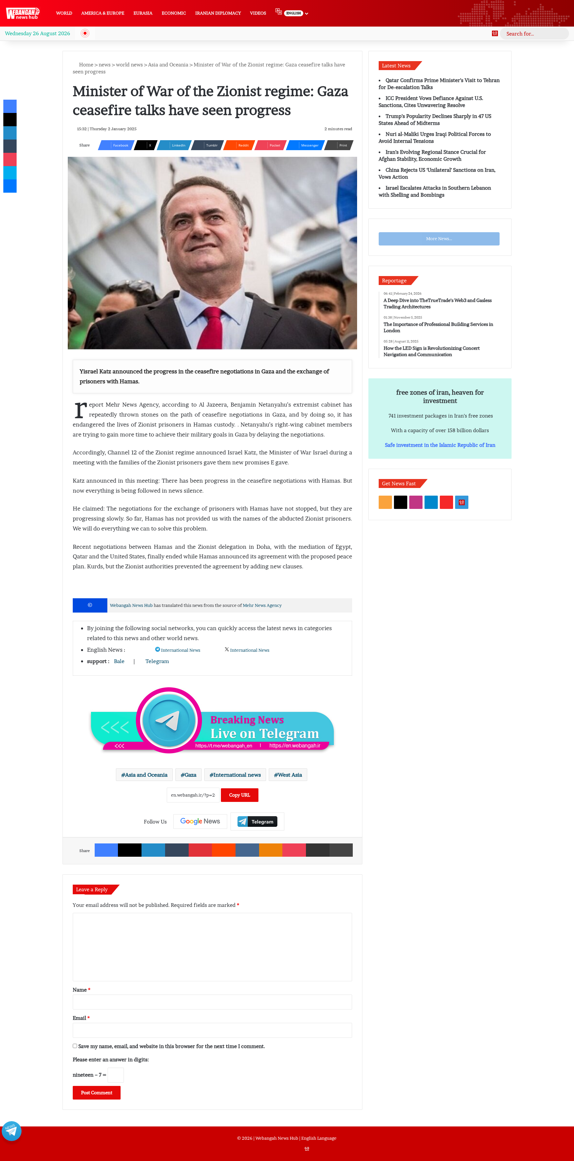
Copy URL (239, 795)
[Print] (341, 850)
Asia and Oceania (168, 64)
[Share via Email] (318, 850)
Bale (119, 661)
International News (180, 650)
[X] (130, 850)
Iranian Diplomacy (218, 13)
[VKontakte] (247, 850)
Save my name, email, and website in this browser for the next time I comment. (171, 1046)
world (64, 13)
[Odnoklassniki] (271, 850)
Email (81, 1018)
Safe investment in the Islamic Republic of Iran (440, 444)
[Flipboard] (257, 821)
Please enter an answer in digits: (111, 1059)
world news (129, 64)
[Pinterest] (200, 850)
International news (237, 774)
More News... (439, 239)
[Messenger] (10, 186)
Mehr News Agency (262, 605)
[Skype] (10, 172)
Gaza (190, 774)
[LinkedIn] (153, 850)
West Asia (290, 774)
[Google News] (495, 33)
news (105, 64)
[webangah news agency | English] (23, 13)
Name (81, 989)
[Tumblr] (177, 850)
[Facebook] (106, 850)
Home (85, 64)
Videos (258, 13)
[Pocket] (294, 850)
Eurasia (143, 13)
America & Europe (102, 13)
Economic (174, 13)
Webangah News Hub (131, 605)
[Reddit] (224, 850)
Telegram (157, 661)
